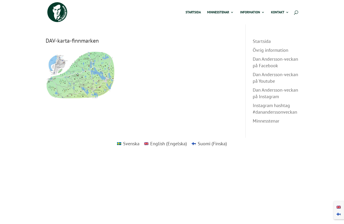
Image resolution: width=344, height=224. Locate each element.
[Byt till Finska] (338, 213)
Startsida (193, 12)
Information (250, 12)
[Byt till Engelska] (338, 206)
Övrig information (270, 50)
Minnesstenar (218, 12)
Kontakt (277, 12)
